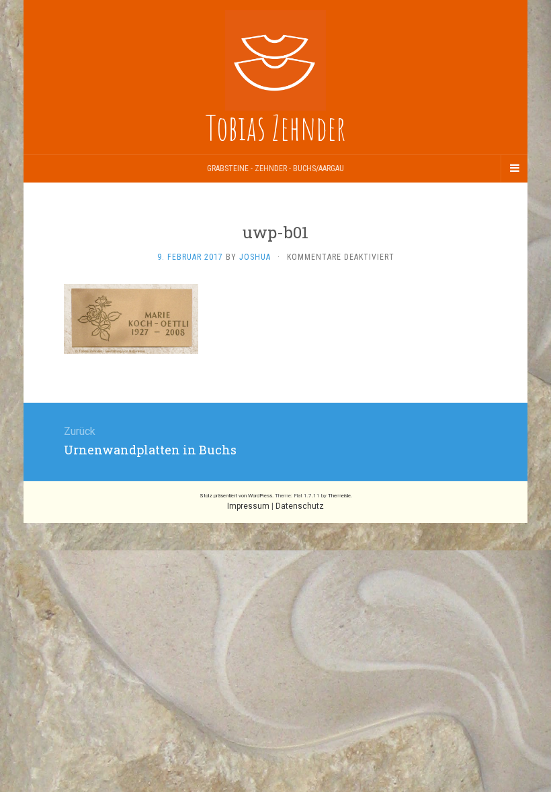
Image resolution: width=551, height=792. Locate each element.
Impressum (248, 506)
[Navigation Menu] (514, 168)
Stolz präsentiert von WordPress (236, 496)
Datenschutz (300, 506)
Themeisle (339, 496)
